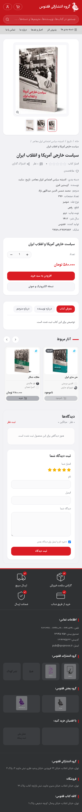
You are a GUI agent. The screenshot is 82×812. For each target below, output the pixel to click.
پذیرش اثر (52, 30)
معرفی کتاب (66, 309)
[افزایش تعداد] (27, 254)
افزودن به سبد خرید (41, 276)
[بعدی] (6, 339)
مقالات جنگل (33, 377)
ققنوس (61, 224)
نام (69, 477)
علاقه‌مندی (69, 171)
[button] (41, 79)
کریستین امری (62, 185)
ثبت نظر (11, 422)
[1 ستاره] (69, 470)
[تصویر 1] (52, 125)
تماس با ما (10, 30)
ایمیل (68, 493)
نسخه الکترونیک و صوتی (41, 287)
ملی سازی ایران (71, 377)
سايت (21, 180)
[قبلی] (15, 339)
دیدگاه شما (65, 509)
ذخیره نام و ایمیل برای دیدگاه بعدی (52, 542)
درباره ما (23, 30)
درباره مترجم (23, 309)
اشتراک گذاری (18, 164)
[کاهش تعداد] (11, 254)
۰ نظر (35, 164)
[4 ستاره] (55, 470)
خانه (77, 141)
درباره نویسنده (44, 309)
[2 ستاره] (64, 470)
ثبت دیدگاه (41, 551)
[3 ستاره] (59, 470)
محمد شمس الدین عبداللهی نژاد (54, 191)
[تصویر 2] (41, 125)
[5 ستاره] (50, 470)
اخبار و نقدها (37, 30)
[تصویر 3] (30, 125)
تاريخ (69, 141)
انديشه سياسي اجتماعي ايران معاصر (48, 141)
